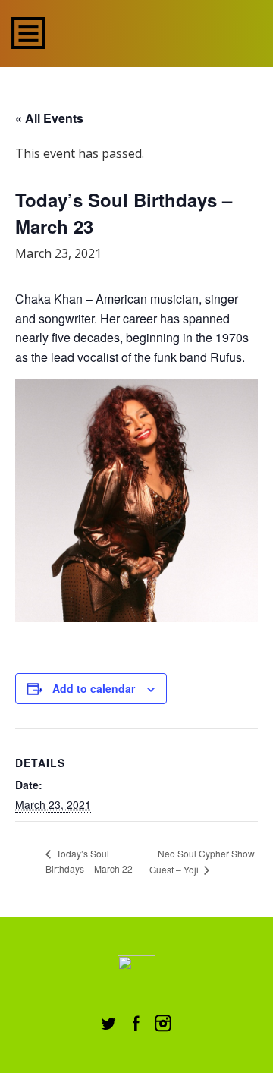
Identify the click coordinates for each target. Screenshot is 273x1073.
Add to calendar (93, 688)
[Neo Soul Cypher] (154, 31)
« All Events (49, 118)
